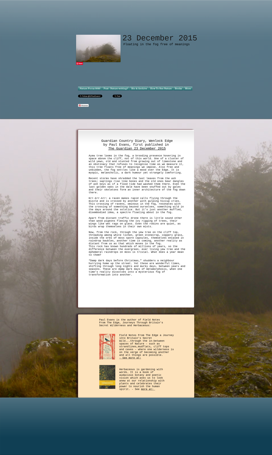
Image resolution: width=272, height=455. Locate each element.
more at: (148, 389)
